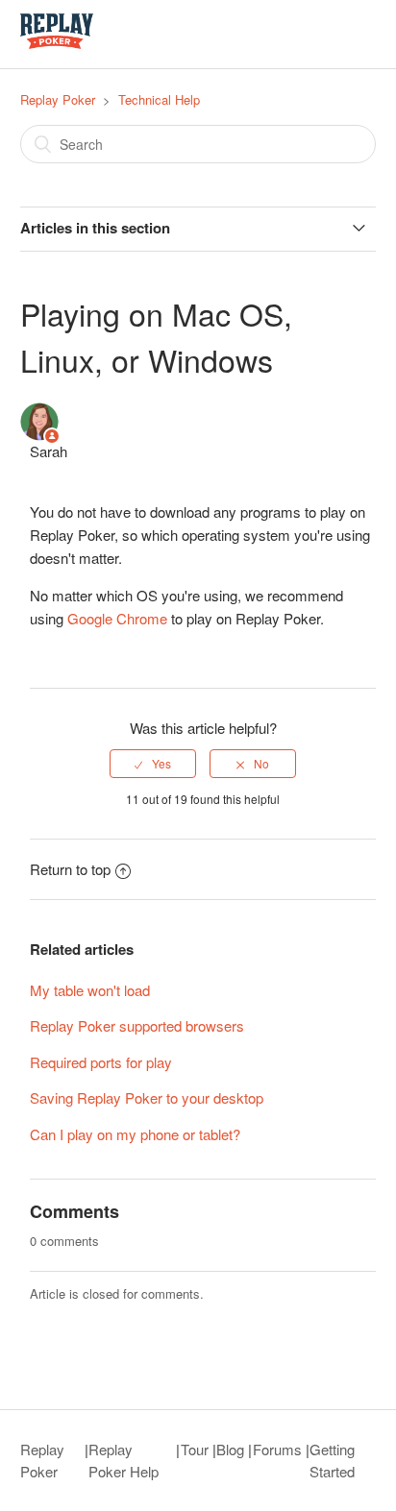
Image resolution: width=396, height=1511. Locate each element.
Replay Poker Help (123, 1460)
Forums (277, 1449)
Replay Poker (57, 99)
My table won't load (90, 990)
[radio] (153, 763)
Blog (230, 1449)
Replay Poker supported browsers (137, 1025)
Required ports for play (101, 1062)
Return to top (70, 869)
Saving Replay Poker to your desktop (146, 1097)
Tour (195, 1449)
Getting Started (332, 1460)
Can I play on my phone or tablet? (135, 1134)
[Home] (56, 43)
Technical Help (159, 99)
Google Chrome (117, 618)
